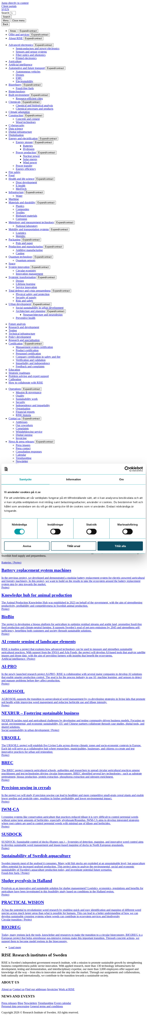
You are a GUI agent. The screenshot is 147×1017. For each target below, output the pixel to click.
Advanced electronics (21, 44)
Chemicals (14, 101)
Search (5, 12)
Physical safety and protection (32, 294)
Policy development (20, 336)
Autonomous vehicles (28, 71)
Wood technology (26, 122)
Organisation (23, 408)
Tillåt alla (120, 545)
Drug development (26, 182)
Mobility (20, 236)
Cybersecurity (16, 125)
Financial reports (25, 411)
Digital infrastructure (20, 131)
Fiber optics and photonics (31, 54)
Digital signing (24, 434)
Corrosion (21, 218)
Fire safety (14, 172)
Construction (16, 115)
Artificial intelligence (20, 64)
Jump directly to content (15, 2)
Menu (6, 20)
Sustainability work (27, 398)
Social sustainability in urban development (39, 307)
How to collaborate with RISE (26, 382)
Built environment (19, 94)
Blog (20, 1003)
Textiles (20, 212)
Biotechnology (17, 91)
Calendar (21, 454)
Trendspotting (23, 458)
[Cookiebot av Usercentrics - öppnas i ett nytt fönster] (127, 469)
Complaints (22, 428)
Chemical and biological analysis (34, 105)
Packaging (14, 239)
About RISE (16, 38)
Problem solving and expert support (29, 376)
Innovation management (29, 273)
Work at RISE (67, 989)
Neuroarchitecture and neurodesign (43, 314)
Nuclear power (31, 156)
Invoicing (21, 438)
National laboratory (27, 225)
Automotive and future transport (27, 68)
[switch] (55, 531)
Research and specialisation (24, 340)
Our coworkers (24, 425)
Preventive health (25, 317)
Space (12, 263)
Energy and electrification (23, 138)
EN (7, 9)
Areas (13, 31)
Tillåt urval (73, 545)
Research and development (24, 327)
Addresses (21, 422)
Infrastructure (16, 192)
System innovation (19, 266)
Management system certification (34, 347)
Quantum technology (20, 256)
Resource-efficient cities (29, 98)
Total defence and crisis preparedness (30, 290)
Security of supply (26, 297)
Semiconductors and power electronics (37, 48)
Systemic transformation (22, 277)
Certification (16, 343)
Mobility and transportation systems (29, 229)
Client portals (8, 6)
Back (5, 24)
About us (6, 989)
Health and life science (21, 178)
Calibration (15, 379)
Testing (13, 330)
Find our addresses (35, 989)
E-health (20, 185)
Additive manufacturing (29, 250)
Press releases (9, 1003)
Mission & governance (28, 392)
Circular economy (26, 270)
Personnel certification (28, 353)
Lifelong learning (25, 284)
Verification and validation (31, 360)
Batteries (28, 145)
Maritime (14, 199)
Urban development (20, 304)
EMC (19, 78)
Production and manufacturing (26, 246)
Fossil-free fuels (25, 88)
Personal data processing (15, 1006)
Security (20, 402)
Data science (16, 128)
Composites (22, 209)
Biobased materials (26, 215)
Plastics (20, 206)
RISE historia (23, 415)
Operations (15, 388)
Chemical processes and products (34, 108)
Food (12, 175)
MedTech (21, 188)
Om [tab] (121, 479)
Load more (15, 947)
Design (20, 280)
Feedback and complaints (30, 366)
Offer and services (19, 34)
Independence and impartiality (33, 405)
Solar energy (30, 159)
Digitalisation (16, 135)
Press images (23, 445)
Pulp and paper (24, 243)
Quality (20, 395)
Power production (26, 152)
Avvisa (27, 545)
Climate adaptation (19, 111)
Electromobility (24, 81)
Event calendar (62, 1003)
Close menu (18, 20)
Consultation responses (29, 451)
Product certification (27, 350)
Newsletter (22, 461)
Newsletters (30, 1003)
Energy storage (24, 142)
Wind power (30, 162)
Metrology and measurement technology (31, 222)
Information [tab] (73, 479)
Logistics (21, 232)
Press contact (23, 448)
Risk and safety (24, 300)
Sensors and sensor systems (31, 51)
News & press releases (21, 441)
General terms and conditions (46, 1006)
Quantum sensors (25, 260)
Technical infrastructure (22, 333)
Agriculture (15, 61)
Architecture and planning (30, 311)
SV (3, 9)
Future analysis (17, 323)
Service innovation (26, 287)
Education (14, 369)
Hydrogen (28, 149)
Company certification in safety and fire (38, 356)
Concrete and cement (28, 118)
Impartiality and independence (33, 363)
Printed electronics (26, 58)
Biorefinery (15, 84)
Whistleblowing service (29, 431)
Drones (20, 74)
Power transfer (24, 165)
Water (19, 195)
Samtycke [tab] (25, 479)
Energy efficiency (26, 168)
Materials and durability (22, 202)
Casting (20, 253)
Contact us (15, 418)
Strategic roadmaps (19, 372)
